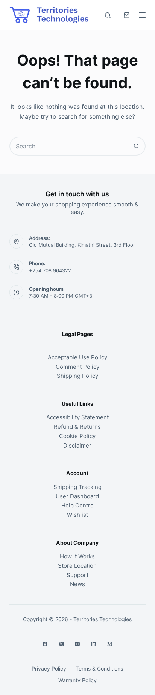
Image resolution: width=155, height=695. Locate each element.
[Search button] (136, 146)
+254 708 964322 (50, 270)
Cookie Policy (77, 436)
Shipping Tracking (77, 486)
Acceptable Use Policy (77, 357)
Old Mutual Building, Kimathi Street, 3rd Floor (82, 245)
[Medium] (109, 644)
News (77, 584)
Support (77, 575)
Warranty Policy (77, 680)
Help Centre (77, 505)
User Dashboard (77, 496)
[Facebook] (45, 644)
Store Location (77, 565)
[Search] (108, 15)
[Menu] (142, 15)
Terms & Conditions (99, 668)
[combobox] (69, 146)
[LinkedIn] (93, 644)
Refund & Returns (77, 426)
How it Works (77, 556)
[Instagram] (77, 644)
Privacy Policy (49, 668)
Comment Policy (77, 366)
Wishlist (77, 514)
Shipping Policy (77, 375)
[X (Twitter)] (61, 644)
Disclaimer (77, 445)
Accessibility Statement (77, 417)
